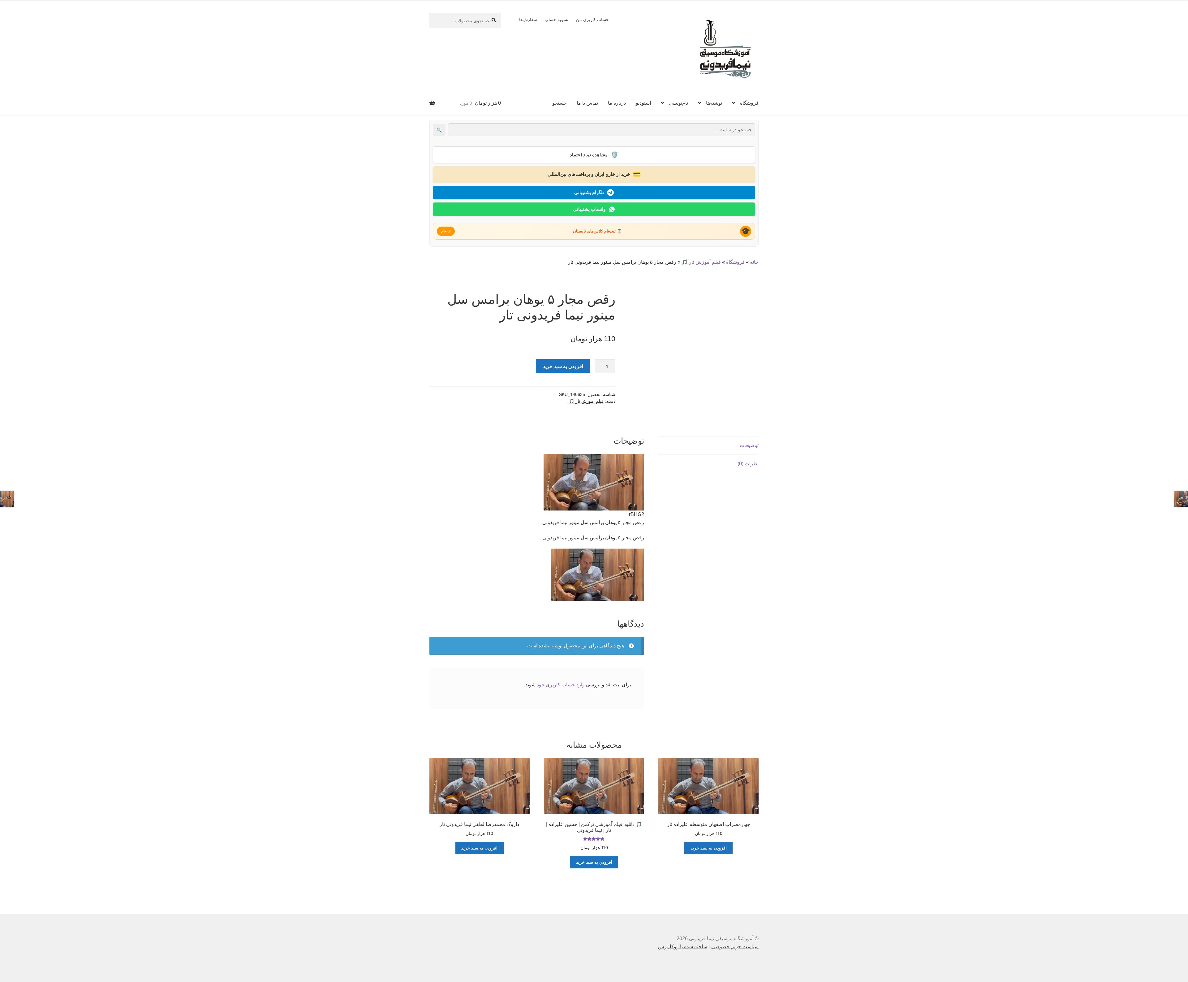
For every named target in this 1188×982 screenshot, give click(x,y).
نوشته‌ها (714, 103)
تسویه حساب (556, 19)
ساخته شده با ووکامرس (682, 946)
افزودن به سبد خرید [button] (709, 847)
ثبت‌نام (445, 231)
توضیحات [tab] (749, 445)
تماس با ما (587, 103)
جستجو (559, 103)
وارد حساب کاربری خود (561, 684)
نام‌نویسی (678, 103)
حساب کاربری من (592, 19)
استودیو (643, 103)
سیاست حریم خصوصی (735, 946)
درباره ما (617, 103)
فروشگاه (749, 103)
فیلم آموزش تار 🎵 (701, 262)
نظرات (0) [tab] (748, 463)
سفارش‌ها (528, 19)
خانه (754, 262)
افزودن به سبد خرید (563, 366)
